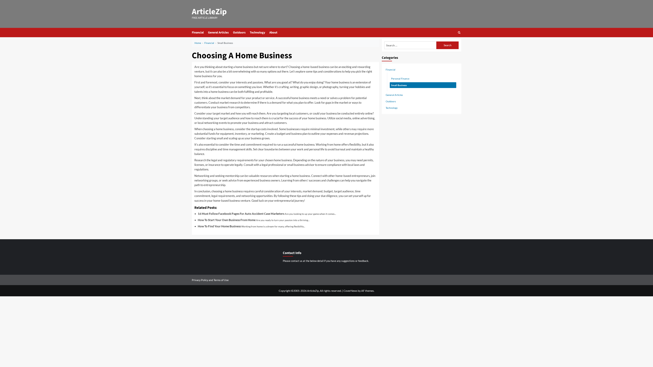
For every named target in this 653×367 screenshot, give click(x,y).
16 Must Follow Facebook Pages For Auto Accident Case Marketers (241, 213)
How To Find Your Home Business (219, 226)
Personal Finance (400, 78)
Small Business (399, 85)
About (273, 32)
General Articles (218, 32)
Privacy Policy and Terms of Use (210, 280)
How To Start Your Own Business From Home (227, 220)
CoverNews (350, 290)
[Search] (459, 33)
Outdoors (239, 32)
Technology (257, 32)
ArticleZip (209, 12)
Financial (198, 32)
